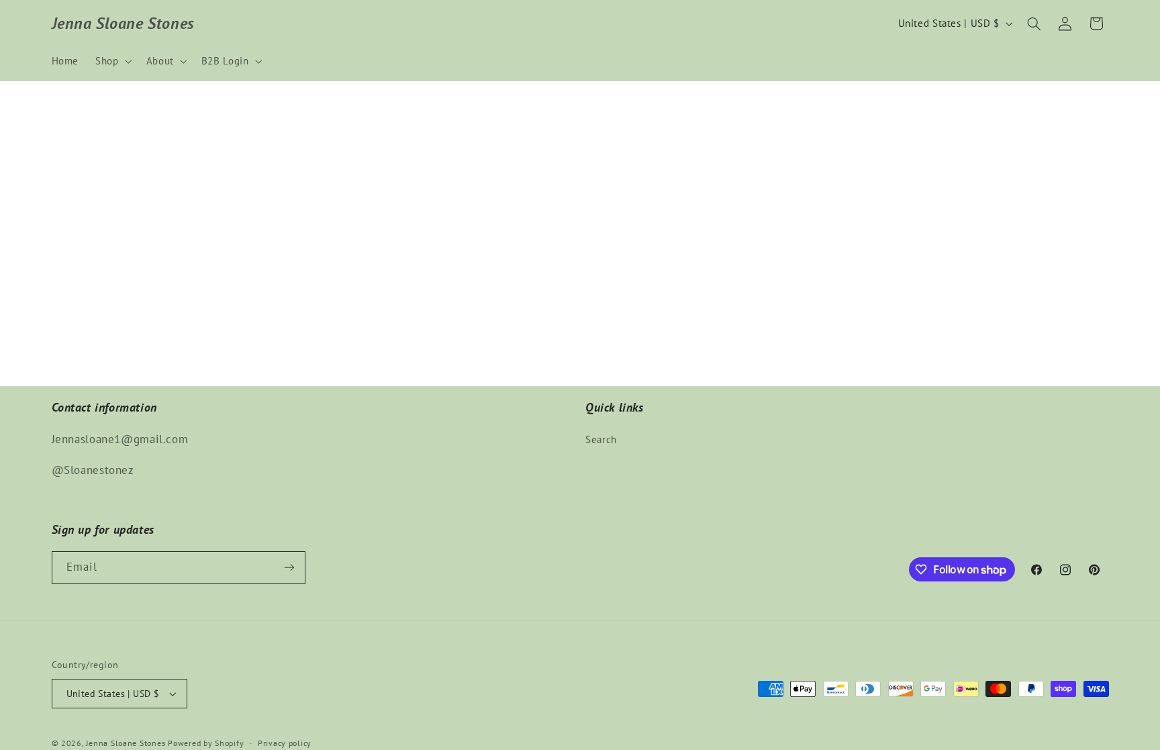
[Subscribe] (288, 567)
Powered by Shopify (206, 743)
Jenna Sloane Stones (127, 743)
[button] (112, 61)
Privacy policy (284, 743)
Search (601, 439)
